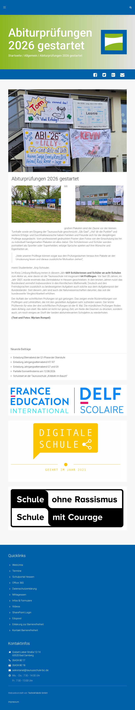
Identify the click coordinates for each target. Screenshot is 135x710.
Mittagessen (19, 594)
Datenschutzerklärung (24, 588)
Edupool (16, 618)
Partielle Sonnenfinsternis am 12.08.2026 (34, 371)
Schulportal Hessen (23, 576)
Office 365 (18, 582)
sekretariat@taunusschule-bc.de (30, 670)
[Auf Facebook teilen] (95, 74)
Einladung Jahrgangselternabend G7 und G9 (35, 366)
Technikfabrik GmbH (38, 693)
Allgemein (30, 55)
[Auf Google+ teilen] (113, 74)
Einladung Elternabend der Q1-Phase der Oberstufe (39, 357)
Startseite (15, 55)
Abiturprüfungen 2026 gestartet (45, 179)
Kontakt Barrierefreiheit (25, 630)
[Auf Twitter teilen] (104, 74)
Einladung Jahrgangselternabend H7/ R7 (34, 362)
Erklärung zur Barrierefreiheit (28, 624)
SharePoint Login (21, 612)
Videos (16, 606)
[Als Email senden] (122, 74)
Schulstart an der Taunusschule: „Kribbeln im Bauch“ (40, 376)
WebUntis (17, 564)
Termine (16, 570)
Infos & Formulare (22, 600)
